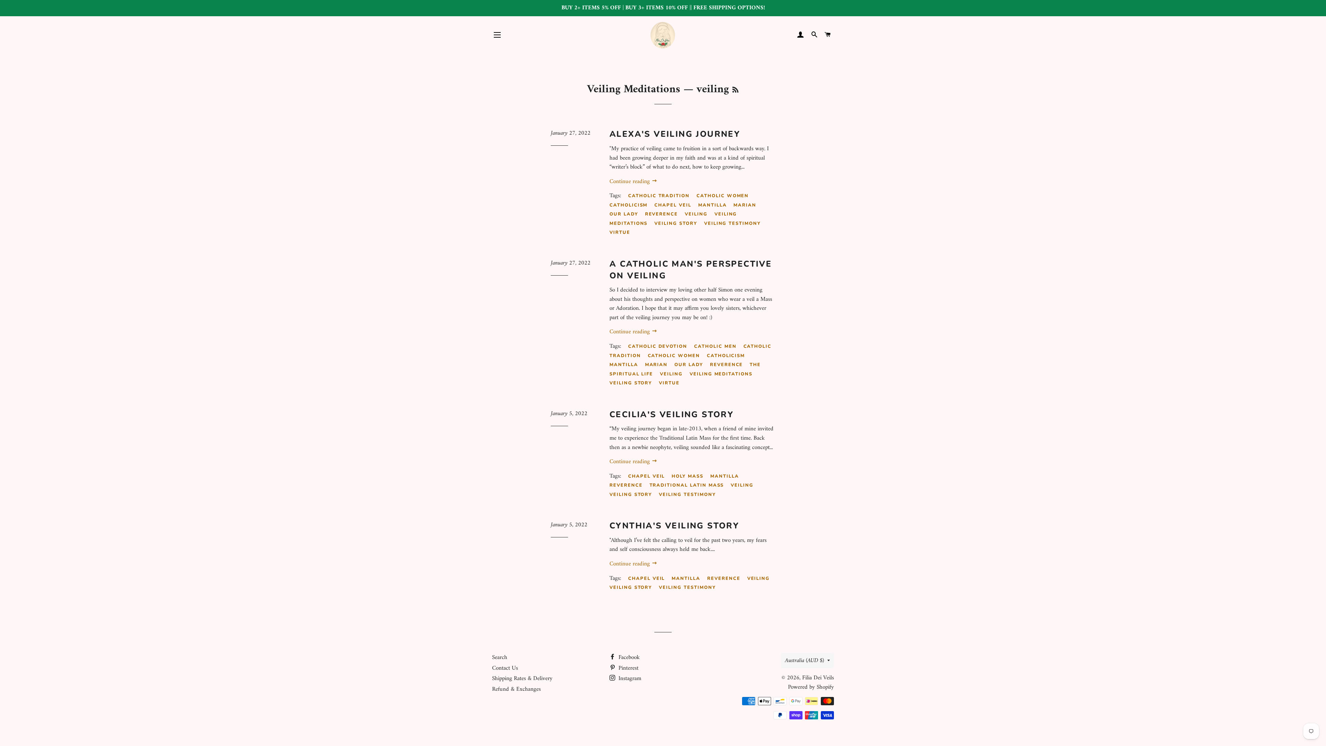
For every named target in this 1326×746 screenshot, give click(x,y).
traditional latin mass (687, 485)
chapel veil (672, 205)
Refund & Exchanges (516, 689)
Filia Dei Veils (818, 678)
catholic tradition (659, 196)
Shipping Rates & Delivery (522, 678)
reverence (661, 214)
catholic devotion (657, 346)
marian (744, 205)
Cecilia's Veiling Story (671, 414)
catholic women (722, 196)
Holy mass (687, 476)
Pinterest (627, 668)
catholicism (628, 205)
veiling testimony (732, 223)
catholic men (715, 346)
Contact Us (505, 668)
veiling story (675, 223)
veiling (696, 214)
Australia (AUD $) (804, 661)
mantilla (712, 205)
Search (499, 657)
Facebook (628, 657)
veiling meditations (721, 374)
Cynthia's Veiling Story (674, 525)
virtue (619, 232)
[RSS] (735, 90)
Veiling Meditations (633, 89)
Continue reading (630, 181)
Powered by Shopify (811, 687)
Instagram (629, 678)
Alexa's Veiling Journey (674, 134)
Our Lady (623, 214)
